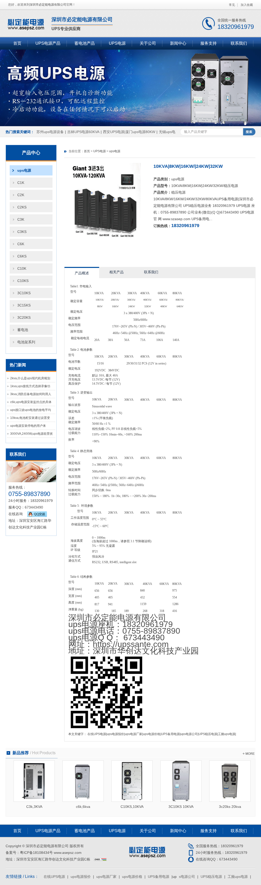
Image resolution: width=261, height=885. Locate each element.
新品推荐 (34, 753)
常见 (232, 5)
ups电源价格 (151, 734)
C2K (20, 195)
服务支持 (208, 43)
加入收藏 (247, 5)
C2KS (22, 207)
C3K (20, 219)
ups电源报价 (115, 734)
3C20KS (24, 317)
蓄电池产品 (84, 43)
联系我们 (239, 43)
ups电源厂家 (133, 734)
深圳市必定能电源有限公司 (48, 4)
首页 (17, 43)
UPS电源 (117, 43)
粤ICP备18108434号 (36, 853)
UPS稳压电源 (208, 734)
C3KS (22, 232)
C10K (21, 268)
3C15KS (24, 305)
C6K (20, 244)
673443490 (34, 507)
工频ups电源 (226, 734)
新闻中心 (178, 43)
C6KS (22, 256)
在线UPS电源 (96, 734)
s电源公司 (191, 734)
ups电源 (24, 170)
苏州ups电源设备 (50, 132)
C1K (20, 183)
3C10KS (24, 293)
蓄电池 (22, 330)
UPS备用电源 (170, 734)
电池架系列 (26, 342)
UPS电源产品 (47, 43)
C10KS (23, 281)
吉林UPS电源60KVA (83, 132)
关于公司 (148, 43)
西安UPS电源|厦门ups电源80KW (129, 132)
